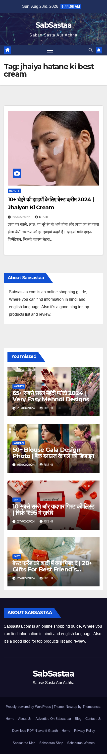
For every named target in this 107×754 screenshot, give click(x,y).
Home (10, 719)
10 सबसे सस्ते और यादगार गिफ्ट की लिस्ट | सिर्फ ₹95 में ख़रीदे (53, 509)
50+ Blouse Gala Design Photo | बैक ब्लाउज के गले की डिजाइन (53, 453)
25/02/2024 (26, 578)
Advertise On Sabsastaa (53, 719)
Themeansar (91, 707)
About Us (25, 719)
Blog (78, 719)
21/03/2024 (26, 408)
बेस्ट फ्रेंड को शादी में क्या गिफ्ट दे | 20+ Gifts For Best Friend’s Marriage (52, 569)
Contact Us (93, 719)
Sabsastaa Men (24, 743)
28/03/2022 (21, 217)
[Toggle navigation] (50, 50)
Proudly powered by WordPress (29, 707)
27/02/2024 (26, 521)
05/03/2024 (26, 465)
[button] (91, 50)
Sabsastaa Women (81, 743)
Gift (17, 499)
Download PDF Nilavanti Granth (35, 731)
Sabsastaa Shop (51, 743)
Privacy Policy (84, 731)
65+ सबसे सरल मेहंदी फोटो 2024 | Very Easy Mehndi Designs (50, 396)
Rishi (43, 217)
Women (19, 386)
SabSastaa (53, 25)
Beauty (14, 190)
